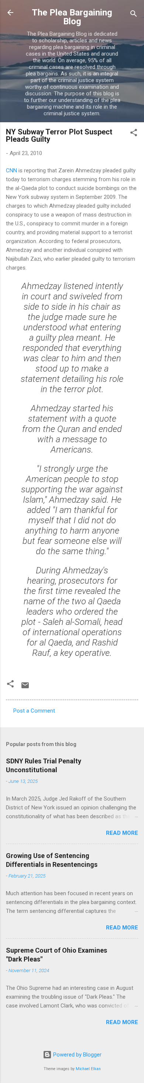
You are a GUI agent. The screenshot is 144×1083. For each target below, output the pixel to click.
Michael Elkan (88, 1068)
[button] (133, 134)
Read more (122, 833)
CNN (11, 170)
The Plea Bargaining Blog (72, 17)
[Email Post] (25, 688)
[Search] (133, 15)
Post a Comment (34, 710)
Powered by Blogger (77, 1054)
